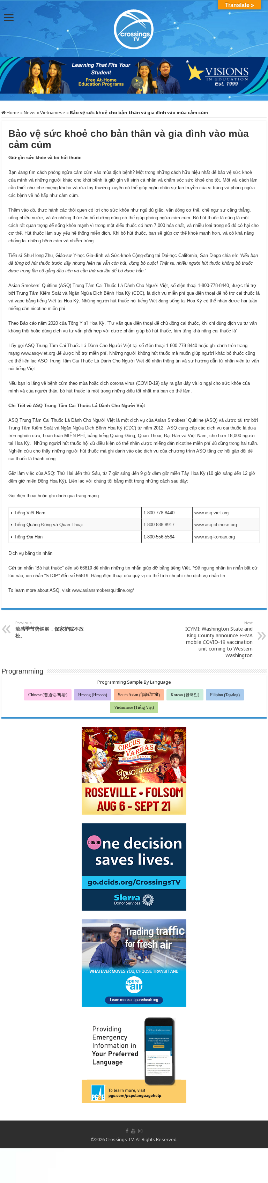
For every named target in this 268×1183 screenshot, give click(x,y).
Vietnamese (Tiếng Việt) (134, 707)
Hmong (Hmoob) (92, 694)
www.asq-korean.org (214, 536)
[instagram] (140, 1131)
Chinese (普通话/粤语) (47, 694)
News (30, 112)
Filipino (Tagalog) (225, 694)
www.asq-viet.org (38, 353)
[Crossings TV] (134, 27)
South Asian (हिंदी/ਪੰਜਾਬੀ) (139, 694)
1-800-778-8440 (158, 512)
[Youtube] (133, 1131)
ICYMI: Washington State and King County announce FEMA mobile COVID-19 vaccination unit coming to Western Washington (219, 639)
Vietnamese (52, 112)
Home (12, 112)
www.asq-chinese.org (215, 524)
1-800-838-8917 (158, 524)
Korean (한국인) (185, 694)
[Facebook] (127, 1131)
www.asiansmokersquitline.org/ (103, 590)
